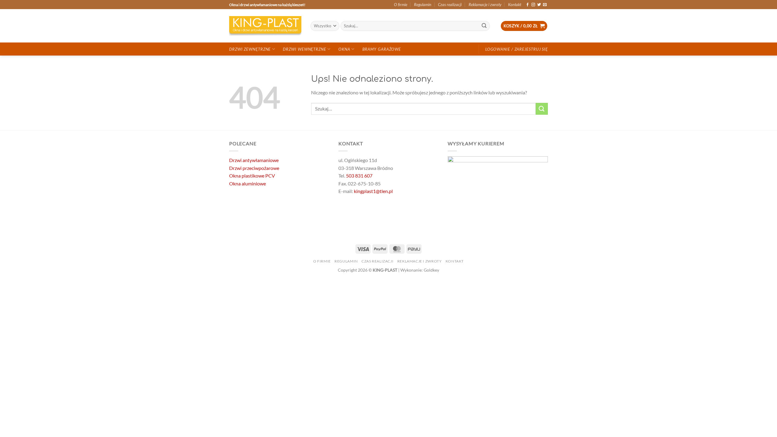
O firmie (400, 4)
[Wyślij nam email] (545, 5)
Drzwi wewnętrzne (304, 49)
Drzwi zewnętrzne (250, 49)
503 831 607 (359, 175)
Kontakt (514, 4)
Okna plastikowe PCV (252, 175)
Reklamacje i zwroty (485, 4)
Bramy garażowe (381, 49)
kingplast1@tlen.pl (373, 191)
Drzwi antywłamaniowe (254, 160)
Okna (344, 49)
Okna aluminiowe (247, 183)
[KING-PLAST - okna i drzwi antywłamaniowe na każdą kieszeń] (265, 26)
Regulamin (422, 4)
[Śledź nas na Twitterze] (539, 5)
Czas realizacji (450, 4)
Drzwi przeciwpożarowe (254, 168)
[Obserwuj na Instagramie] (533, 5)
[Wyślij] (484, 26)
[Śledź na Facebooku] (527, 5)
